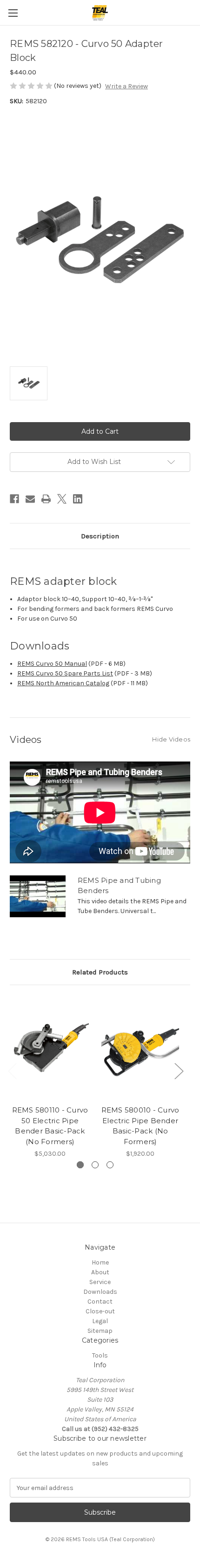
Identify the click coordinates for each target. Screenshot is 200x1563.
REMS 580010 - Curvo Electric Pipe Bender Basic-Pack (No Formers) (140, 1126)
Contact (100, 1301)
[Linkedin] (77, 498)
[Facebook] (14, 498)
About (100, 1272)
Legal (100, 1321)
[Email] (30, 498)
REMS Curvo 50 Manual (52, 664)
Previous (12, 1070)
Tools (100, 1355)
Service (100, 1282)
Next (178, 1070)
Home (100, 1262)
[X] (62, 498)
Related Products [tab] (100, 972)
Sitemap (100, 1331)
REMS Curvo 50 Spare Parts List (65, 673)
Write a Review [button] (126, 86)
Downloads (100, 1292)
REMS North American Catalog (63, 683)
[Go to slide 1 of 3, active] (80, 1164)
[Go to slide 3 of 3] (110, 1164)
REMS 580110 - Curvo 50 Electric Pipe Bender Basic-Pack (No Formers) (50, 1126)
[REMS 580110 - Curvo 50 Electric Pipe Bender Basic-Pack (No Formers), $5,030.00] (50, 1047)
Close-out (100, 1311)
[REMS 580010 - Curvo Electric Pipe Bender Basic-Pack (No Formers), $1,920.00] (140, 1047)
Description (100, 536)
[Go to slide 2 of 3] (95, 1164)
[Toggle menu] (13, 13)
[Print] (46, 498)
